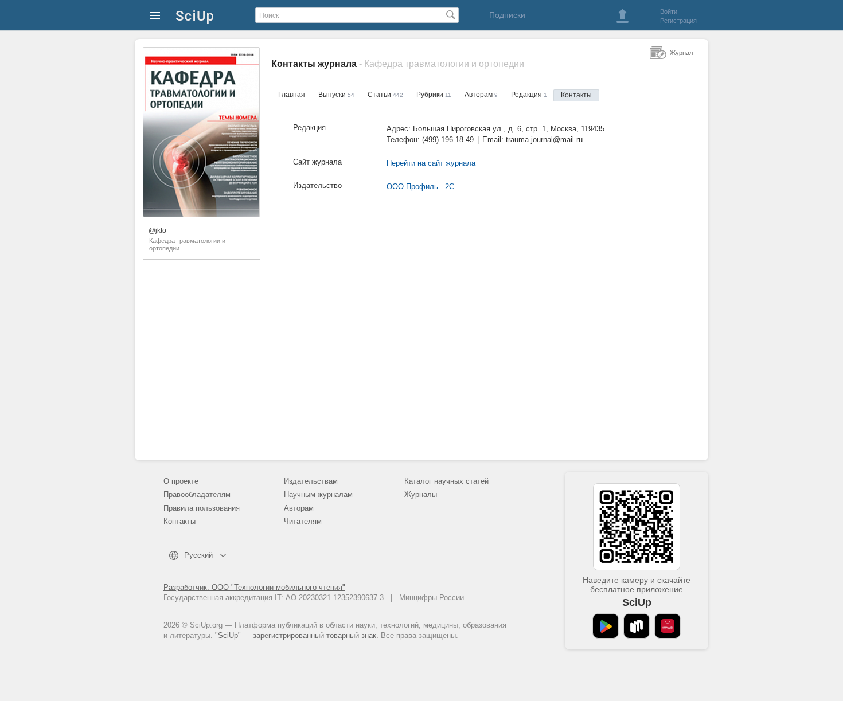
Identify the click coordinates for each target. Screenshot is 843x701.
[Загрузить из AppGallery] (667, 626)
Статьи (385, 95)
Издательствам (311, 481)
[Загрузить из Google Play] (605, 626)
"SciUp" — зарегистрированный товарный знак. (296, 635)
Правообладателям (197, 494)
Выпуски (336, 95)
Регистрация (678, 20)
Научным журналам (318, 494)
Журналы (420, 494)
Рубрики (433, 95)
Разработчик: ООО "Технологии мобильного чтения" (254, 587)
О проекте (180, 481)
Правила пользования (201, 508)
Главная (291, 95)
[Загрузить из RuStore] (636, 626)
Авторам (481, 95)
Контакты (576, 95)
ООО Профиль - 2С (420, 186)
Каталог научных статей (446, 481)
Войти (668, 11)
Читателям (303, 521)
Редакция (529, 95)
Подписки (507, 14)
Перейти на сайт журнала (431, 163)
